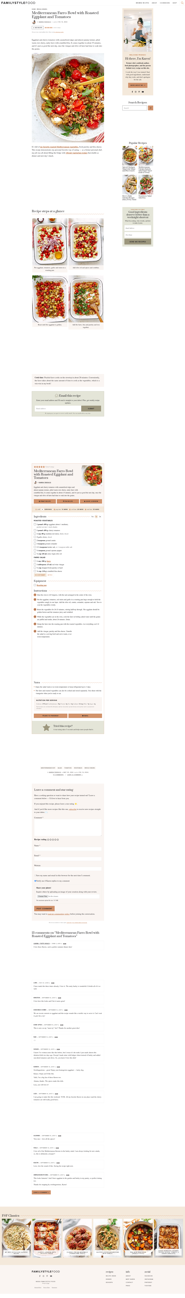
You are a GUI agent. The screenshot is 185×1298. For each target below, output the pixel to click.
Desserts (109, 1282)
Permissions (54, 1287)
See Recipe (38, 27)
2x (100, 517)
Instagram (149, 1279)
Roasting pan (42, 585)
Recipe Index (111, 1276)
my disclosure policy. (59, 32)
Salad (60, 768)
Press (128, 1285)
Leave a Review (92, 501)
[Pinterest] (139, 92)
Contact (129, 1282)
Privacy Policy (46, 1287)
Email (86, 716)
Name (37, 845)
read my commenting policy (59, 914)
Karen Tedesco (45, 22)
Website (37, 865)
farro (49, 561)
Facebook (149, 1276)
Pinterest (148, 1282)
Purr (48, 1283)
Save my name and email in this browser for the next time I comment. (63, 875)
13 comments (58, 775)
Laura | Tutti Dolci (42, 943)
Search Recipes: (137, 102)
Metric (50, 575)
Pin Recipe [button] (68, 501)
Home (34, 9)
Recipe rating (40, 839)
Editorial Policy (37, 1287)
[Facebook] (132, 92)
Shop (175, 3)
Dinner (109, 1279)
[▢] (35, 524)
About (154, 3)
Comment (38, 817)
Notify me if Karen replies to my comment (53, 880)
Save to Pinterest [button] (51, 716)
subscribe (72, 809)
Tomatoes (68, 768)
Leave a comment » (75, 775)
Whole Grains (42, 9)
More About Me (137, 85)
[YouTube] (143, 92)
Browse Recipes (142, 3)
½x (92, 517)
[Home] (46, 1271)
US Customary (40, 575)
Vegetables (78, 768)
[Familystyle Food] (18, 3)
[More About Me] (138, 31)
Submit (91, 409)
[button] (35, 467)
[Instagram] (135, 92)
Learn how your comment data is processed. (77, 922)
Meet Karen (130, 1279)
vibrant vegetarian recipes (76, 152)
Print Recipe (46, 501)
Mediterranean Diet (48, 768)
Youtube (148, 1285)
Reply (64, 943)
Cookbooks (165, 3)
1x (96, 517)
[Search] (150, 108)
